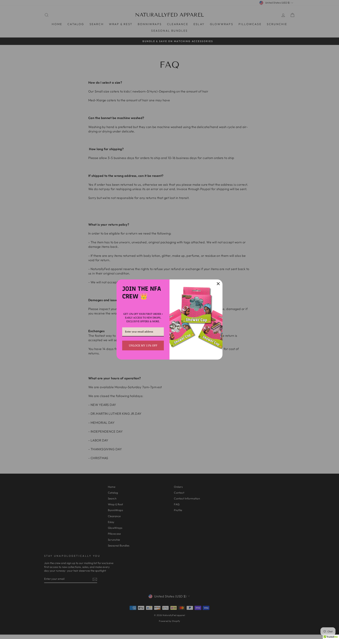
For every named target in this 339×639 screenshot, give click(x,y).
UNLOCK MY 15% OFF (143, 345)
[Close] (218, 283)
